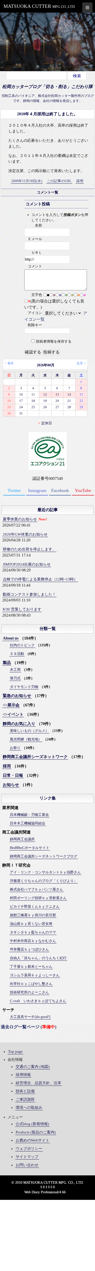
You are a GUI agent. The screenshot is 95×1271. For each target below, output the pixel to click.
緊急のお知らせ (17, 696)
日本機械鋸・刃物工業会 (29, 815)
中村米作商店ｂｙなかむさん (33, 941)
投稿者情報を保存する (53, 341)
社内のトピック (22, 645)
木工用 (15, 670)
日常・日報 (13, 775)
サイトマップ (27, 1157)
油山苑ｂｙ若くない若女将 (31, 924)
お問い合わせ (27, 1165)
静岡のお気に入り (19, 724)
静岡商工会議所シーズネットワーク (35, 757)
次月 (80, 363)
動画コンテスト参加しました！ (29, 594)
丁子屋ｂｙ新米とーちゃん (31, 967)
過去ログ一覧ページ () (28, 1027)
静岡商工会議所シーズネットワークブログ (43, 856)
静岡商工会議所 (22, 839)
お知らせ (11, 785)
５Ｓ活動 (17, 654)
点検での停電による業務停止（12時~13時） (40, 579)
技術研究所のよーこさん (29, 992)
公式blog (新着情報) (32, 1124)
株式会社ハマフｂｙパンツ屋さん (36, 889)
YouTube (83, 490)
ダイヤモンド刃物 (24, 687)
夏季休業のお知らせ (20, 519)
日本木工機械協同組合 (27, 823)
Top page (15, 1051)
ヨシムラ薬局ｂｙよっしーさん (35, 975)
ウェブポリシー (29, 1149)
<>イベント (13, 714)
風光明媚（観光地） (26, 739)
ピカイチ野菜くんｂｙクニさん (35, 906)
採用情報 (23, 1075)
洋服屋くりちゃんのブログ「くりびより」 (43, 881)
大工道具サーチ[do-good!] (30, 1017)
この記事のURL (59, 181)
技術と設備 (25, 1091)
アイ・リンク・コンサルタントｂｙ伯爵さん (45, 872)
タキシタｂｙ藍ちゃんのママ (33, 932)
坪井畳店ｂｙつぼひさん (29, 949)
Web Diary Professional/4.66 (45, 1192)
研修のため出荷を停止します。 (29, 549)
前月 (11, 363)
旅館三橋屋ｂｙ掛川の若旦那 (33, 915)
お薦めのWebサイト (32, 1140)
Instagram (37, 490)
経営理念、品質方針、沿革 (38, 1083)
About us (10, 638)
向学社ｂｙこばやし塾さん (31, 984)
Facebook (60, 490)
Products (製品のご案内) (36, 1132)
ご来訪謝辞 (25, 1099)
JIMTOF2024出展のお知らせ (27, 564)
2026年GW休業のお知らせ (25, 534)
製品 (7, 662)
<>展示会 (11, 705)
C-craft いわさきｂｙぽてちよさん (38, 1001)
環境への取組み (29, 1108)
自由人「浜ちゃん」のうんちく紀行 (38, 958)
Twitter (14, 490)
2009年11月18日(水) (26, 181)
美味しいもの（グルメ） (29, 731)
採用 (79, 181)
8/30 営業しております (22, 609)
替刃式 (15, 678)
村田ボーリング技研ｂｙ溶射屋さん (38, 898)
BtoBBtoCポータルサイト (29, 848)
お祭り (15, 748)
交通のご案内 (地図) (33, 1067)
